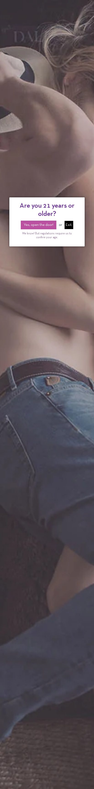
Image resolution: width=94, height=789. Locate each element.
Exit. (68, 225)
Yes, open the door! (38, 225)
